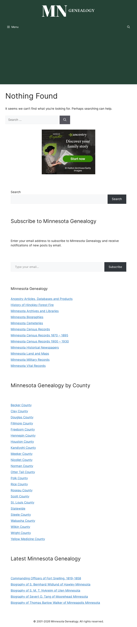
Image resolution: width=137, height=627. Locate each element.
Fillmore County (22, 423)
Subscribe (115, 267)
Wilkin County (20, 527)
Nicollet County (21, 460)
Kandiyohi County (23, 447)
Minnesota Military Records (30, 359)
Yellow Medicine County (28, 539)
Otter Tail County (23, 472)
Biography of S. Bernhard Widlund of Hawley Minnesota (50, 584)
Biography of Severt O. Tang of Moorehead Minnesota (49, 596)
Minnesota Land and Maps (30, 353)
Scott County (20, 496)
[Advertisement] (68, 59)
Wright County (21, 533)
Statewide (18, 508)
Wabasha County (23, 520)
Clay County (19, 411)
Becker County (21, 405)
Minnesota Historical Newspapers (35, 347)
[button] (128, 27)
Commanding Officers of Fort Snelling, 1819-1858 (46, 578)
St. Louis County (22, 502)
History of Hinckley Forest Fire (32, 305)
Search (16, 192)
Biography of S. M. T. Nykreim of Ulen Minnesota (45, 590)
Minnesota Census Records (30, 329)
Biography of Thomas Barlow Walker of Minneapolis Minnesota (55, 602)
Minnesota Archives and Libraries (35, 311)
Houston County (22, 441)
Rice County (19, 484)
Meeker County (21, 454)
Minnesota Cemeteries (27, 323)
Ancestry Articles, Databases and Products (42, 299)
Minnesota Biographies (27, 317)
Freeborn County (23, 429)
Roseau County (21, 490)
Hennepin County (23, 435)
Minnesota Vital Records (28, 366)
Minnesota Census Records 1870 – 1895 (39, 335)
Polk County (19, 478)
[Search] (65, 120)
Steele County (21, 514)
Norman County (22, 466)
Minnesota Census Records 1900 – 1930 (40, 341)
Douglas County (22, 417)
